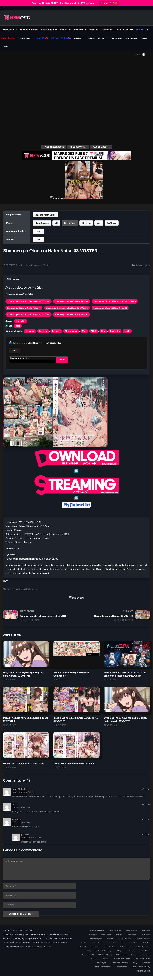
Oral (103, 331)
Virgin (127, 331)
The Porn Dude (142, 958)
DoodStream (42, 223)
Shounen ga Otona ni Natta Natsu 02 (110, 308)
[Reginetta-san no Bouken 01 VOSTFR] (114, 615)
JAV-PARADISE (122, 958)
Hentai (64, 29)
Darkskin (43, 331)
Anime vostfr (143, 970)
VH (56, 223)
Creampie (29, 331)
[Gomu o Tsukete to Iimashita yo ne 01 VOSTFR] (38, 615)
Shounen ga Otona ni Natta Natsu (19, 294)
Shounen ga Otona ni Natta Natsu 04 (71, 301)
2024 (18, 326)
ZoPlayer (111, 223)
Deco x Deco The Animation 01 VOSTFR (73, 763)
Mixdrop (86, 223)
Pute (15, 350)
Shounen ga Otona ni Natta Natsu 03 (24, 308)
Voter (62, 360)
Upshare (71, 223)
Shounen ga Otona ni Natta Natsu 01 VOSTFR (28, 314)
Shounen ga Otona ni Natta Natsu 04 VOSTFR (28, 301)
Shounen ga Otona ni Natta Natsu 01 (71, 314)
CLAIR (137, 54)
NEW (5, 581)
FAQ (135, 962)
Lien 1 (38, 231)
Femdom (56, 331)
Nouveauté (48, 29)
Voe (99, 223)
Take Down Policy (140, 966)
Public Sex (115, 331)
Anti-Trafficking (102, 966)
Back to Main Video (45, 215)
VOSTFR (78, 29)
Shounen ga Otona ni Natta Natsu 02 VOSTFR (67, 308)
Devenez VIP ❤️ (109, 3)
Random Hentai (29, 29)
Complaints (121, 966)
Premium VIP (9, 29)
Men (84, 331)
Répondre (146, 789)
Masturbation (71, 331)
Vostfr (45, 265)
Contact (146, 962)
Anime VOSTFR (124, 29)
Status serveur (97, 930)
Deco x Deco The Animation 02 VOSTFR (23, 763)
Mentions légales (119, 962)
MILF (93, 331)
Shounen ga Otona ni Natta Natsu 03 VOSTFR (114, 301)
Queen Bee (20, 321)
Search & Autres (99, 29)
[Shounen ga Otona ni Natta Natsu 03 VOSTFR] (26, 654)
